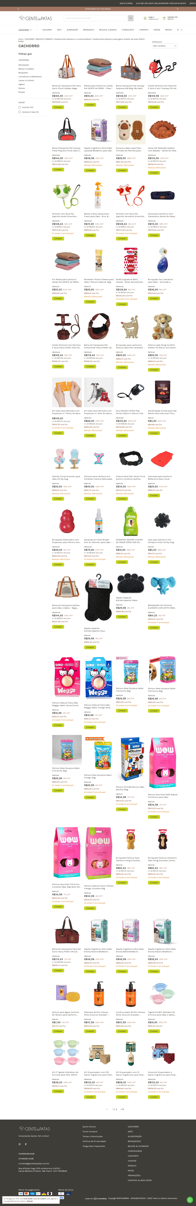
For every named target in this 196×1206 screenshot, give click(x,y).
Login (151, 17)
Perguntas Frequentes (94, 1146)
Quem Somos (89, 1126)
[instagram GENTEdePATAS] (20, 1144)
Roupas (22, 92)
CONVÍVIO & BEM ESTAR (140, 1180)
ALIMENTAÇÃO (72, 30)
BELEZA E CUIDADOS (44, 39)
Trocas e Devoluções (93, 1136)
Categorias (24, 30)
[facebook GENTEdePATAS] (26, 1144)
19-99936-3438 (26, 1158)
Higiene (22, 84)
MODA (131, 1170)
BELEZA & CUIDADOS (108, 30)
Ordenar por (157, 42)
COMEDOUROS (128, 30)
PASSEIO (168, 30)
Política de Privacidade (94, 1141)
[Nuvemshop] (96, 1199)
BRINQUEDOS (88, 30)
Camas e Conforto (26, 80)
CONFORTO (144, 30)
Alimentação (24, 65)
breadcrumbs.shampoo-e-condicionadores (73, 39)
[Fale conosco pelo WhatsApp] (190, 1200)
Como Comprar (90, 1131)
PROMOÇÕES (134, 1175)
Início (21, 39)
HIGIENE (157, 30)
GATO (59, 30)
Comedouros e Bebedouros (30, 77)
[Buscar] (131, 18)
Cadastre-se (153, 19)
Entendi (30, 1201)
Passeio (22, 88)
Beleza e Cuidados (26, 69)
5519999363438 (26, 1153)
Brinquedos (23, 73)
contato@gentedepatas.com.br (34, 1163)
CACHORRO (47, 30)
